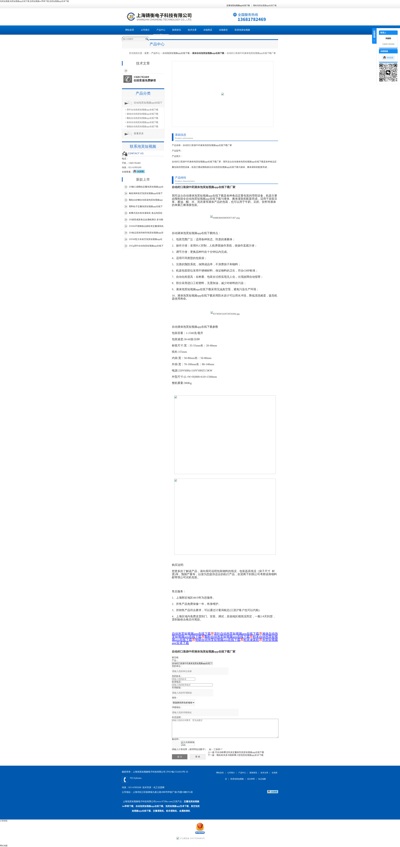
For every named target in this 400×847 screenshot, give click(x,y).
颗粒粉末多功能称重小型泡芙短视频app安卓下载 (240, 755)
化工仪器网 (158, 787)
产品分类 (143, 93)
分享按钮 (4, 821)
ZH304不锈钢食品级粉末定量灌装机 (146, 226)
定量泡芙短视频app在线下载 (238, 5)
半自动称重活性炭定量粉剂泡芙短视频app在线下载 (239, 752)
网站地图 (4, 846)
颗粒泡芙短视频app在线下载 (265, 5)
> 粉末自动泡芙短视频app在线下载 (141, 122)
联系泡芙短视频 (242, 30)
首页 (146, 53)
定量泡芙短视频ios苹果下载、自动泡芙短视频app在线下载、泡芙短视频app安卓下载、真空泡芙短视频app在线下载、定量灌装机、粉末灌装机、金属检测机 (161, 806)
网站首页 (129, 30)
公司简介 (145, 30)
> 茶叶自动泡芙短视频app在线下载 (141, 110)
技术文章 (192, 30)
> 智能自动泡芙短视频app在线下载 (141, 126)
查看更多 (139, 133)
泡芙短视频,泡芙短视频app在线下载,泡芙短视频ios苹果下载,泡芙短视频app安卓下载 (34, 1)
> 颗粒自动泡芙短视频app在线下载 (141, 118)
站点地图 (262, 779)
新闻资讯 (176, 30)
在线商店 (207, 30)
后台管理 (251, 779)
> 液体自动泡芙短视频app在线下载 (141, 114)
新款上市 (143, 179)
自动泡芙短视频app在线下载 (176, 53)
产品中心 (161, 30)
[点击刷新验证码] (188, 743)
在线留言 (223, 30)
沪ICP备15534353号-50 (177, 772)
